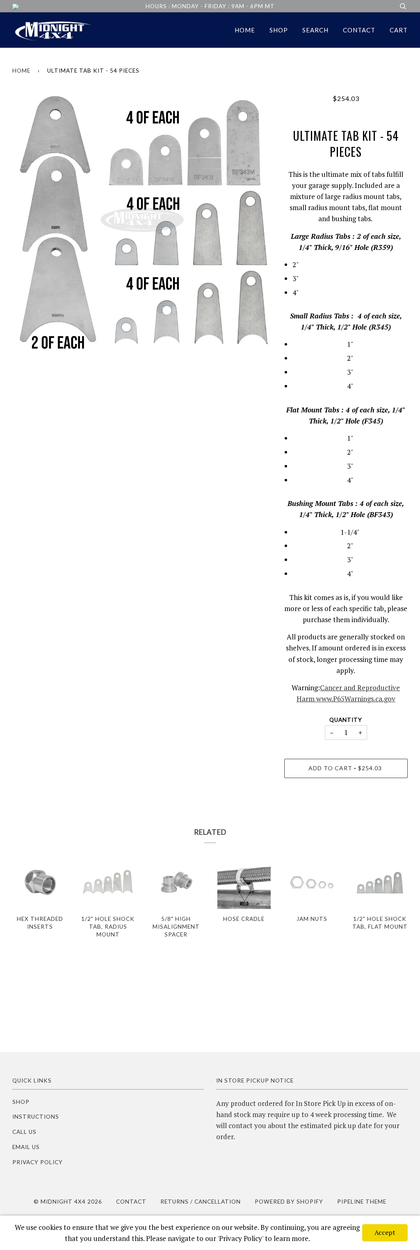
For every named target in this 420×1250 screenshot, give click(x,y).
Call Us (24, 1132)
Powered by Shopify (289, 1201)
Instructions (35, 1116)
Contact (359, 30)
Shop (278, 30)
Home (245, 30)
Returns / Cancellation (200, 1201)
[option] (142, 224)
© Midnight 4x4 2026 (68, 1201)
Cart (399, 30)
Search (315, 30)
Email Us (26, 1147)
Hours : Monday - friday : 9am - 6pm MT (210, 6)
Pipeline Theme (361, 1201)
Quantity (345, 720)
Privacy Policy (37, 1162)
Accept (384, 1232)
